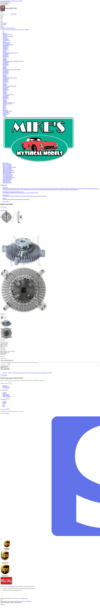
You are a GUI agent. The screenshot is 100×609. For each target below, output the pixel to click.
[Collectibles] (39, 161)
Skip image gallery (3, 210)
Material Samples (6, 395)
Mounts (28, 199)
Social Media (2, 399)
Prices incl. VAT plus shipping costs (7, 360)
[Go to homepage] (9, 10)
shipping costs (12, 586)
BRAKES (41, 196)
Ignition (18, 199)
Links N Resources (6, 394)
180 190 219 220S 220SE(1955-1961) (10, 189)
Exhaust (10, 199)
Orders (14, 28)
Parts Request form (6, 387)
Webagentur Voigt (24, 598)
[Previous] (1, 314)
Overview (2, 28)
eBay (4, 406)
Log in (1, 25)
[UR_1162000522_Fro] (23, 251)
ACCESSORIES (6, 192)
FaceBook (5, 401)
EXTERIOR (11, 192)
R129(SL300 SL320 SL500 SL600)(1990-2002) (90, 188)
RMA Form (5, 385)
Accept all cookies (18, 602)
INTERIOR (31, 192)
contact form (6, 413)
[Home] (3, 32)
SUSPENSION (24, 196)
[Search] (12, 14)
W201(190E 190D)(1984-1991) (48, 189)
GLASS (27, 192)
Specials (18, 188)
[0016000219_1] (23, 290)
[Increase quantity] (9, 364)
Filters (13, 199)
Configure (12, 602)
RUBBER (36, 192)
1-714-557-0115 (10, 411)
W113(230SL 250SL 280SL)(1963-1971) (52, 188)
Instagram (4, 402)
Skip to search (11, 0)
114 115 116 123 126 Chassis (36, 189)
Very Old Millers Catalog (67, 189)
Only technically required (5, 602)
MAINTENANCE (6, 196)
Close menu (5, 23)
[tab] (27, 372)
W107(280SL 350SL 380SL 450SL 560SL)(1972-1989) (70, 188)
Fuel (16, 199)
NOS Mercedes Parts (23, 188)
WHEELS (44, 196)
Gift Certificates (6, 188)
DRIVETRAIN (17, 192)
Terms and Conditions (7, 396)
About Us (4, 392)
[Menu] (1, 12)
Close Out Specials (31, 188)
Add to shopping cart (4, 366)
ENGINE (12, 196)
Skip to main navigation (18, 0)
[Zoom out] (1, 343)
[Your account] (1, 22)
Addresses (11, 28)
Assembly (25, 199)
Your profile (6, 28)
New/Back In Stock (12, 188)
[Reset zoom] (4, 343)
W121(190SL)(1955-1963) (40, 188)
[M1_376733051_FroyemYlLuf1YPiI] (11, 217)
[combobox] (5, 14)
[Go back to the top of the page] (1, 600)
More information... (27, 601)
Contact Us (5, 393)
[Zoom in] (7, 343)
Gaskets (21, 199)
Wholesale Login (6, 386)
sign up (2, 26)
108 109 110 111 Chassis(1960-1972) (24, 189)
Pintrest (4, 405)
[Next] (4, 314)
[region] (50, 282)
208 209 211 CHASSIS (58, 189)
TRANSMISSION (17, 196)
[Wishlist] (1, 20)
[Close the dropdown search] (15, 14)
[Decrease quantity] (2, 364)
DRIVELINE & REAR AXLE (33, 196)
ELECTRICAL (23, 192)
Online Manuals (75, 189)
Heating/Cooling (6, 199)
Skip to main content (4, 0)
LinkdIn (4, 403)
